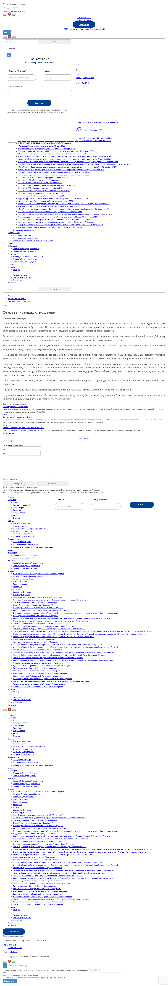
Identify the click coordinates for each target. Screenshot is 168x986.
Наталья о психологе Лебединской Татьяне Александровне (38, 573)
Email (5, 453)
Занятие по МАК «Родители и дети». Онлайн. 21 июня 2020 (44, 190)
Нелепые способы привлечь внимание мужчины (23, 427)
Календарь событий (21, 504)
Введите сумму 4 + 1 (11, 479)
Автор (5, 448)
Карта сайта (13, 925)
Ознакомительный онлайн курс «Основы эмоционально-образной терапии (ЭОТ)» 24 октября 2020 (61, 169)
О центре (12, 499)
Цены (10, 243)
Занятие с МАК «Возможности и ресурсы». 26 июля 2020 (43, 177)
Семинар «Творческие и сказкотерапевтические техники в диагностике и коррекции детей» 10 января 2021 (64, 156)
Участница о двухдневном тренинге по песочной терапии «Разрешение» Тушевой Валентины (53, 636)
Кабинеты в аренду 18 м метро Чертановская (33, 240)
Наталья (16, 589)
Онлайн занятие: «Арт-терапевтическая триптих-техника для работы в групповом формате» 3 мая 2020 (63, 203)
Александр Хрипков (21, 594)
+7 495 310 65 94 (84, 20)
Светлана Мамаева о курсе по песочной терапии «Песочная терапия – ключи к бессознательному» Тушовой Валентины (65, 613)
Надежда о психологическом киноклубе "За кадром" (35, 615)
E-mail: (48, 71)
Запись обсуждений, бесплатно (26, 259)
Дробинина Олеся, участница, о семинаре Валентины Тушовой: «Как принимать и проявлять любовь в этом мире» (63, 660)
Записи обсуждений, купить (25, 261)
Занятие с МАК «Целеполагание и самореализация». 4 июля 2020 (47, 185)
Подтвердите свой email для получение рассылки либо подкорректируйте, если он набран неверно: (46, 970)
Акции (15, 515)
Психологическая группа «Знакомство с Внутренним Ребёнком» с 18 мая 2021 (52, 153)
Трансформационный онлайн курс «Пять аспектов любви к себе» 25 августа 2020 (53, 174)
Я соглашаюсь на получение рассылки (24, 975)
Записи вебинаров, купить (24, 251)
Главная (11, 48)
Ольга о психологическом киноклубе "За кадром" (34, 639)
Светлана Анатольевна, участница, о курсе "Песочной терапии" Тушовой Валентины (49, 599)
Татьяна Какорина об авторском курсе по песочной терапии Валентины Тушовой (48, 657)
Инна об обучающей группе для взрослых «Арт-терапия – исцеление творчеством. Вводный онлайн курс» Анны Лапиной (65, 647)
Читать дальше (9, 414)
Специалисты (14, 232)
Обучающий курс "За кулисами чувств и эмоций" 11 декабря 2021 (46, 148)
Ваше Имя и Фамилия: (18, 71)
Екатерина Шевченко (22, 592)
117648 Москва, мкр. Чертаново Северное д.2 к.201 (84, 29)
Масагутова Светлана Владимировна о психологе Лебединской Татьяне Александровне (51, 681)
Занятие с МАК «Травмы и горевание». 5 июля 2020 (41, 188)
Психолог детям (20, 525)
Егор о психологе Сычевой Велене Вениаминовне (34, 668)
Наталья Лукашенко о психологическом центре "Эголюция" (38, 662)
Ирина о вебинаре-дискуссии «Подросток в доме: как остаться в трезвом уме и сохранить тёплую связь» (58, 644)
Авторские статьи (20, 274)
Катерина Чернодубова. (23, 578)
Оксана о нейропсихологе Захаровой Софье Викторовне (37, 623)
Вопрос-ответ (19, 512)
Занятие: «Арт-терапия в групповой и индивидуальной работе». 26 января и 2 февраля (56, 222)
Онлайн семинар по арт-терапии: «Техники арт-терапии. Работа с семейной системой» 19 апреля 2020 (63, 209)
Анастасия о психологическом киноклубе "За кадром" (36, 641)
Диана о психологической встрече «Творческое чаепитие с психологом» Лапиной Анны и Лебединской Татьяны (61, 618)
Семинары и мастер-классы (25, 531)
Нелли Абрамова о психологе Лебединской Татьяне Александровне (42, 678)
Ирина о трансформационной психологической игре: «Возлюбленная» (43, 626)
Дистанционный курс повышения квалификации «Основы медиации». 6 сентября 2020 (56, 172)
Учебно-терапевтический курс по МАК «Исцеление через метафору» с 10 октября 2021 (56, 151)
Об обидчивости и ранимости (15, 406)
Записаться (84, 24)
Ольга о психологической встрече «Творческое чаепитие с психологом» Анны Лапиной (50, 620)
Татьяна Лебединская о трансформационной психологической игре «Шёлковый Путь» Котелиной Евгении (59, 655)
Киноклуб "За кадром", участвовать (28, 256)
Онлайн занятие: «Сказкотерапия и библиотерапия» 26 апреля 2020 (48, 206)
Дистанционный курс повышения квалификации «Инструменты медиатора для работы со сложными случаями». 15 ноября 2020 (74, 164)
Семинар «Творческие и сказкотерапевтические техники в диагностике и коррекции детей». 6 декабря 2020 (64, 159)
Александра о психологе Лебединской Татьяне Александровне (40, 673)
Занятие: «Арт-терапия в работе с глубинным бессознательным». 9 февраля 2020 (54, 219)
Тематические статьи (22, 277)
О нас (15, 502)
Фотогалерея (18, 507)
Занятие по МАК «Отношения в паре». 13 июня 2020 (41, 193)
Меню (7, 33)
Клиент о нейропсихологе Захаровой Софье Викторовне (37, 649)
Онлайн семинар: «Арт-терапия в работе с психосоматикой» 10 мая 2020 (50, 227)
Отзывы (11, 264)
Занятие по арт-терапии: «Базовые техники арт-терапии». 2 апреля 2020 (50, 211)
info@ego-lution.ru (10, 952)
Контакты (12, 282)
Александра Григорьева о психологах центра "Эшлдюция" (38, 607)
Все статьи (84, 438)
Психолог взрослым (21, 523)
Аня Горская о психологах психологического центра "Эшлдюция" (41, 610)
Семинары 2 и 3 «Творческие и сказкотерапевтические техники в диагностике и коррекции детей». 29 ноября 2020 (68, 161)
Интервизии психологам (23, 230)
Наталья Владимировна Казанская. (28, 576)
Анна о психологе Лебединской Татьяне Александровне (37, 670)
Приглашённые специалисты (25, 237)
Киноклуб (12, 253)
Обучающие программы (23, 533)
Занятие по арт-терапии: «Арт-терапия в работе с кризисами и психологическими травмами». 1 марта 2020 (65, 214)
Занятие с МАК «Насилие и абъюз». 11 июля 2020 (40, 182)
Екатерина (17, 586)
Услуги (11, 520)
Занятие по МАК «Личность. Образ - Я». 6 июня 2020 (41, 195)
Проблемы (17, 280)
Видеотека (17, 510)
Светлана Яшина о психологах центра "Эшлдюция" (35, 602)
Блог (10, 272)
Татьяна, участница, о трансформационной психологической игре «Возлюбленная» (49, 628)
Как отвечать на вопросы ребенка (17, 417)
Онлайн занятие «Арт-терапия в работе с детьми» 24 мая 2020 (45, 201)
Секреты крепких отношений (39, 62)
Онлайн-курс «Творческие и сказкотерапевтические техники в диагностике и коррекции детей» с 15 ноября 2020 (67, 166)
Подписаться (9, 981)
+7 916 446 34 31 (84, 17)
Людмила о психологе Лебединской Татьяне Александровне (39, 683)
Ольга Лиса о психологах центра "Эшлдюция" (33, 605)
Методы (11, 267)
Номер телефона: (100, 500)
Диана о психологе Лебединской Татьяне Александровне (37, 676)
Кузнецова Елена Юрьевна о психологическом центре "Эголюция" (41, 665)
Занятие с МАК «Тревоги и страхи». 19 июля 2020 (40, 180)
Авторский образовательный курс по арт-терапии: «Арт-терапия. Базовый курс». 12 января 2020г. (60, 224)
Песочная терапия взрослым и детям (29, 528)
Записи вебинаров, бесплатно (26, 248)
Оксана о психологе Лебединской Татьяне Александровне (38, 686)
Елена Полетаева (20, 581)
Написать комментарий (13, 445)
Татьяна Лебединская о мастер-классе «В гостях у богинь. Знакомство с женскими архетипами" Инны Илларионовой (63, 652)
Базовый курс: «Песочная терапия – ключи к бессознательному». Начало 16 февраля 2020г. (58, 216)
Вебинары (12, 246)
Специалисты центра (22, 235)
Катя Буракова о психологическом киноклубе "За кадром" (38, 597)
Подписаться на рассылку (14, 4)
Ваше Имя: (61, 500)
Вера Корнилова (20, 584)
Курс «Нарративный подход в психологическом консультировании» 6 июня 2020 (53, 198)
